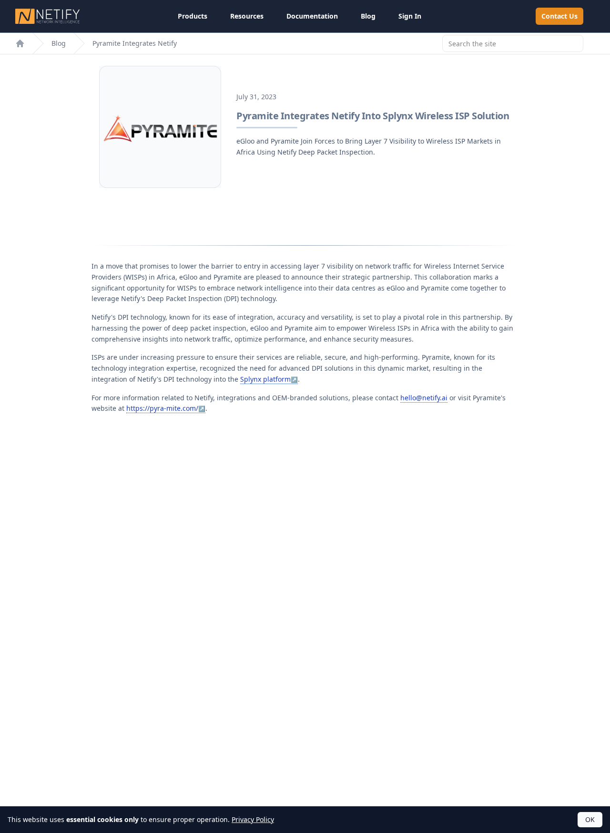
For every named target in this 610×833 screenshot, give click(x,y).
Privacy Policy (253, 819)
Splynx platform (265, 379)
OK (590, 819)
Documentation (312, 16)
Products (192, 16)
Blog (368, 16)
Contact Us (559, 16)
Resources (247, 16)
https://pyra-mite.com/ (162, 408)
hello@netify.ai (423, 397)
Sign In (409, 16)
